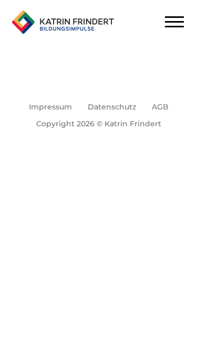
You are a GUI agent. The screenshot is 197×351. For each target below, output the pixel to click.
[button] (19, 332)
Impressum (50, 107)
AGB (160, 107)
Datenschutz (112, 107)
